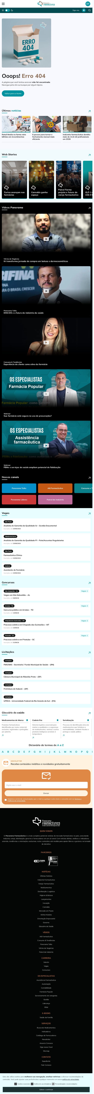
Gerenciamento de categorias (46, 996)
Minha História (46, 915)
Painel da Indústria (55, 500)
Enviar (46, 793)
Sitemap (46, 1051)
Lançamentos (46, 899)
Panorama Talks (19, 488)
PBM (46, 1007)
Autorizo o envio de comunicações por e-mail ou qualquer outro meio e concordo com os (44, 800)
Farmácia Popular (46, 992)
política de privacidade (70, 1079)
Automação (46, 984)
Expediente (46, 1061)
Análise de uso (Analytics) (42, 1084)
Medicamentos (46, 888)
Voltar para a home (13, 93)
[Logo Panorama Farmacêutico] (46, 4)
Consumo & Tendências (46, 940)
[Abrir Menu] (11, 4)
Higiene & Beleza (46, 895)
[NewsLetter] (88, 3)
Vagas (46, 966)
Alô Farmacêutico (55, 488)
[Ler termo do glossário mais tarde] (27, 720)
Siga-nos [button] (76, 10)
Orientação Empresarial (46, 919)
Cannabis (46, 907)
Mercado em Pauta (46, 911)
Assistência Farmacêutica (46, 980)
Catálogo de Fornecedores (46, 1035)
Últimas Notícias (46, 876)
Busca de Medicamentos (46, 1028)
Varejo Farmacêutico (46, 884)
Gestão (46, 999)
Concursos (46, 970)
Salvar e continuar (46, 1090)
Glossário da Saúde (46, 926)
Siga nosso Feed (46, 1047)
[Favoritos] (84, 10)
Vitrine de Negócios (46, 948)
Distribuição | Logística (46, 891)
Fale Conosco (46, 1065)
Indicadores (46, 1032)
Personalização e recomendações (66, 1084)
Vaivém (46, 962)
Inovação (46, 903)
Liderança (46, 1003)
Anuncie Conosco (46, 1043)
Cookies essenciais (24, 1084)
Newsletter (46, 1039)
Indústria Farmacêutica (46, 880)
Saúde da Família (46, 1017)
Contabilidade (46, 988)
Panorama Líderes (19, 500)
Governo (46, 922)
